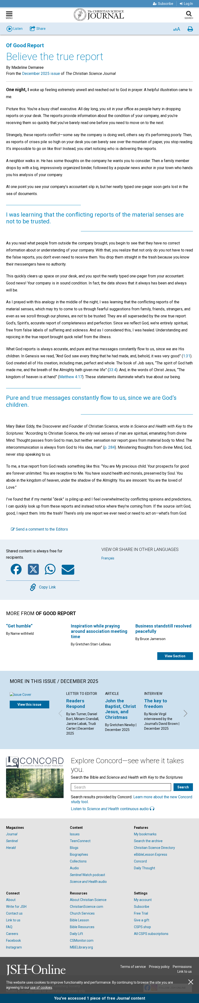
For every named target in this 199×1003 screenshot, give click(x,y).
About (11, 900)
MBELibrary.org (81, 947)
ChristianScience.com (86, 907)
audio (88, 882)
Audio (74, 868)
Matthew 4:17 (70, 377)
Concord (140, 861)
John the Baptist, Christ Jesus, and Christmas (120, 709)
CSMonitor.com (81, 940)
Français (107, 558)
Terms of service (133, 967)
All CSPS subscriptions (151, 934)
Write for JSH (16, 907)
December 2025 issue (41, 73)
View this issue (29, 704)
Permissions (182, 967)
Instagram (14, 947)
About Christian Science (88, 900)
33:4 (112, 370)
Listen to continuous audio (110, 809)
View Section (175, 656)
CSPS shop (142, 927)
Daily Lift (76, 934)
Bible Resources (82, 927)
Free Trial (141, 913)
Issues (75, 834)
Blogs (74, 848)
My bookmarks (145, 834)
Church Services (82, 913)
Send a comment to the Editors (41, 529)
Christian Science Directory (154, 848)
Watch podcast (87, 875)
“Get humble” (19, 625)
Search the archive (148, 841)
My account (143, 900)
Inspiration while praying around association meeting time (99, 631)
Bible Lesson (79, 920)
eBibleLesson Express (150, 854)
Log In (188, 4)
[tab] (35, 828)
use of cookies (41, 987)
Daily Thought (144, 868)
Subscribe (165, 4)
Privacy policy (159, 967)
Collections (78, 861)
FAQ (9, 927)
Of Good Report (25, 45)
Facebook (13, 940)
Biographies (79, 854)
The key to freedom (155, 703)
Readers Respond (75, 703)
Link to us (13, 920)
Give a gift (141, 920)
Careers (12, 934)
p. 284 (109, 447)
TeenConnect (80, 841)
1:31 (186, 356)
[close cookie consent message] (191, 982)
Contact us (14, 913)
